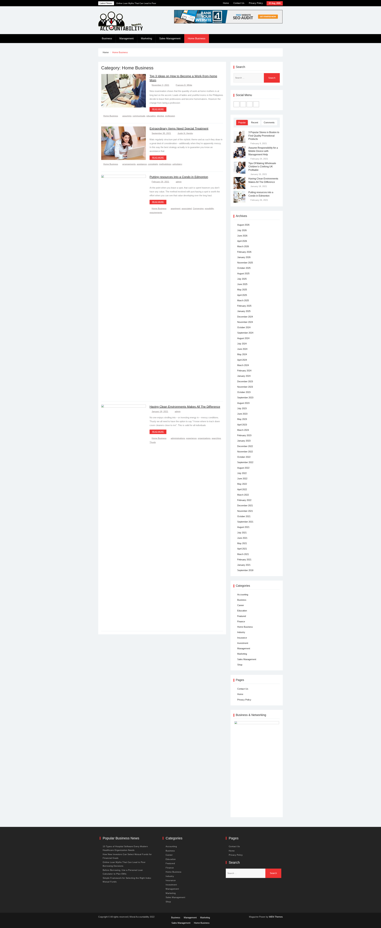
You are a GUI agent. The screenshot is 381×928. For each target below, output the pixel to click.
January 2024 (243, 376)
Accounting (242, 594)
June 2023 (242, 413)
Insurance (242, 637)
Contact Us (238, 3)
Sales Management (170, 38)
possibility (209, 208)
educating (151, 116)
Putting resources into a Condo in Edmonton (179, 177)
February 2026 (244, 252)
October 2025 (243, 268)
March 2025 (243, 300)
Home (226, 3)
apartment (175, 208)
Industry (241, 632)
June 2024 (242, 349)
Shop (239, 664)
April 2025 (242, 295)
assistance (142, 164)
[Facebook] (236, 104)
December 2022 (245, 446)
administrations (178, 438)
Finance (241, 621)
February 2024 (244, 370)
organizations (204, 438)
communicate (139, 116)
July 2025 (242, 279)
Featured (241, 616)
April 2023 (242, 424)
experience (191, 438)
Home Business (196, 38)
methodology (165, 164)
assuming (126, 116)
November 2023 (245, 387)
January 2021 (243, 565)
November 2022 (245, 451)
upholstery (177, 164)
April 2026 (242, 241)
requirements (156, 212)
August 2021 (243, 527)
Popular (242, 122)
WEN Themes (276, 916)
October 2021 (243, 516)
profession (170, 116)
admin (179, 181)
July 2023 (242, 408)
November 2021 (245, 511)
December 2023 (245, 381)
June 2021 (242, 538)
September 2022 (245, 462)
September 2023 (245, 397)
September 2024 (245, 332)
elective (160, 116)
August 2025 (243, 273)
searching (216, 438)
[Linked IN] (250, 104)
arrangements (129, 164)
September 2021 (245, 521)
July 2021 (242, 532)
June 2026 (242, 235)
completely (153, 164)
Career (240, 605)
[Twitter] (243, 104)
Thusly (153, 442)
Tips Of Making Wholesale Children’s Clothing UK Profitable (262, 166)
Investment (242, 643)
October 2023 (243, 392)
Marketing (146, 38)
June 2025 (242, 284)
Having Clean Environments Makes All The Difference (185, 406)
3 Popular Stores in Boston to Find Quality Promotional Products (263, 135)
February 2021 (244, 559)
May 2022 (242, 484)
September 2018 (245, 570)
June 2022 (242, 478)
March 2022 (243, 494)
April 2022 (242, 489)
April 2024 (242, 360)
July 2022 (242, 473)
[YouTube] (256, 104)
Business (107, 38)
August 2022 (243, 468)
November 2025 (245, 262)
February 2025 (244, 306)
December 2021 (245, 505)
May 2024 (242, 354)
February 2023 (244, 435)
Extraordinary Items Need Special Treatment (179, 128)
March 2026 (243, 246)
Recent (254, 122)
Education (242, 610)
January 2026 (243, 257)
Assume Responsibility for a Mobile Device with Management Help (263, 151)
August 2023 (243, 403)
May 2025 (242, 289)
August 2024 (243, 338)
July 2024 (242, 343)
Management (126, 38)
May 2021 (242, 543)
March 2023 (243, 430)
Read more (158, 109)
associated (187, 208)
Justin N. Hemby (185, 133)
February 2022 (244, 500)
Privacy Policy (256, 3)
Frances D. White (184, 85)
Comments (269, 122)
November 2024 (245, 322)
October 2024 (243, 327)
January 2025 (243, 311)
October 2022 (243, 457)
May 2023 (242, 419)
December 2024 (245, 316)
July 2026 (242, 230)
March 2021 (243, 554)
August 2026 (243, 225)
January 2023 (243, 440)
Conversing (198, 208)
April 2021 (242, 548)
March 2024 (243, 365)
